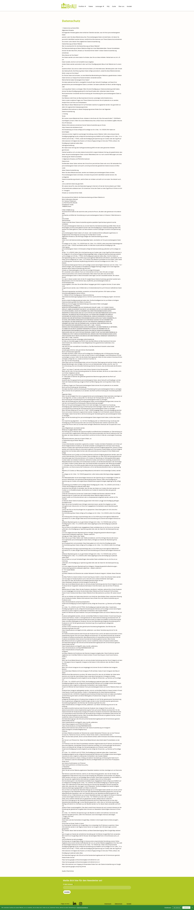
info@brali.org (70, 210)
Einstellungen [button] (168, 907)
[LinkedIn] (75, 904)
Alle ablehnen (177, 907)
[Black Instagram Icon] (81, 904)
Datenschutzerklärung (82, 907)
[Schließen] (192, 907)
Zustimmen (186, 907)
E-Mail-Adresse (68, 884)
